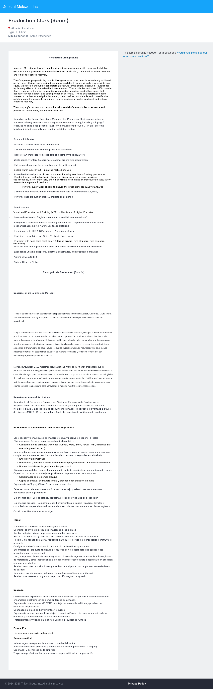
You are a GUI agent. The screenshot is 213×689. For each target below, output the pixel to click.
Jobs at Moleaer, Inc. (21, 6)
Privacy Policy (137, 683)
